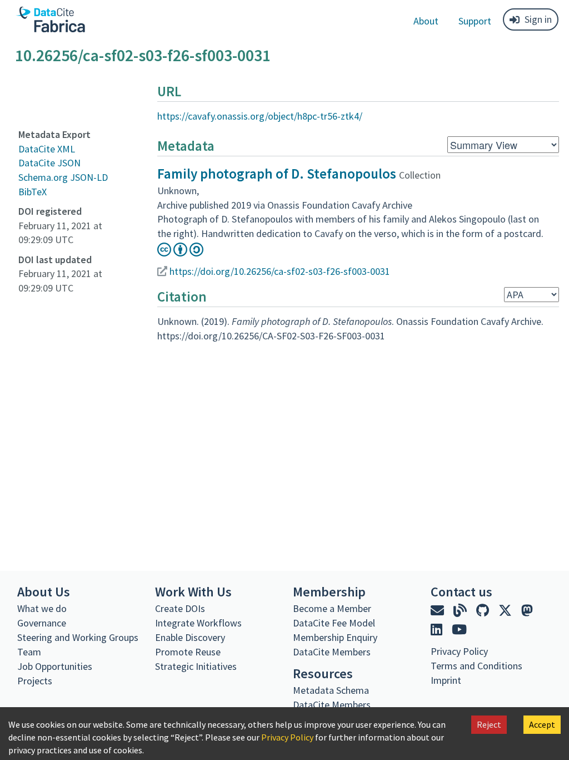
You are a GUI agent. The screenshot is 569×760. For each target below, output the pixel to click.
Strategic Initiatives (196, 666)
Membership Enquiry (335, 637)
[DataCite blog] (461, 610)
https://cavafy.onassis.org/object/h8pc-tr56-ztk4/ (259, 116)
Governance (41, 622)
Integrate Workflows (198, 622)
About (425, 20)
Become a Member (332, 608)
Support (474, 20)
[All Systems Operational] (435, 700)
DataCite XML (46, 148)
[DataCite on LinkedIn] (438, 629)
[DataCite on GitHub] (484, 610)
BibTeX (32, 191)
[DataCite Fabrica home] (50, 19)
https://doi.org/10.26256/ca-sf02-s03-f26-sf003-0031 (279, 271)
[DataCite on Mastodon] (527, 610)
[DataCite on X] (506, 610)
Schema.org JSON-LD (63, 177)
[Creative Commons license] (180, 252)
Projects (34, 680)
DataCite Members (332, 651)
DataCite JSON (49, 162)
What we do (42, 608)
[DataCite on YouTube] (459, 629)
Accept (542, 724)
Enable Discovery (190, 637)
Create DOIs (180, 608)
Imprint (446, 680)
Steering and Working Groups (77, 637)
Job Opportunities (54, 666)
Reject (489, 724)
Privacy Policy (287, 737)
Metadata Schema (331, 690)
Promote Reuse (188, 651)
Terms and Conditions (476, 665)
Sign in (538, 19)
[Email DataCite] (439, 610)
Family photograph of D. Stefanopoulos (276, 173)
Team (29, 651)
